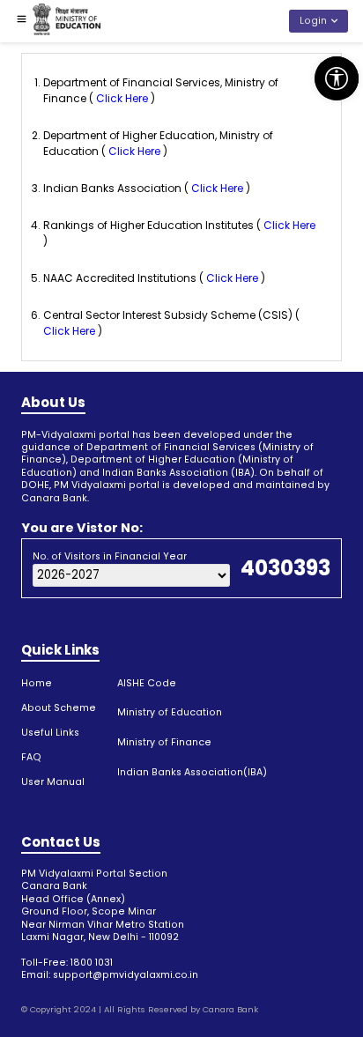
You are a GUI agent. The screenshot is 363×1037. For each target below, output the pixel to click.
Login (313, 20)
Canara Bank (230, 1009)
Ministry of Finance (164, 742)
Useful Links (50, 732)
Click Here (122, 98)
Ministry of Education (169, 712)
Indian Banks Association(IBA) (192, 772)
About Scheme (58, 708)
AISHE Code (146, 683)
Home (36, 683)
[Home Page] (67, 22)
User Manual (53, 782)
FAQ (31, 757)
